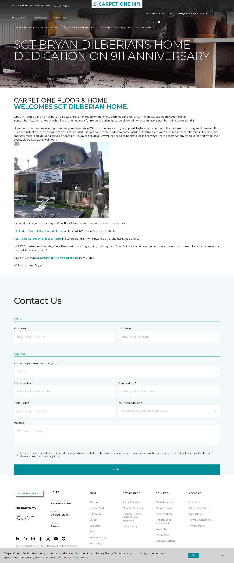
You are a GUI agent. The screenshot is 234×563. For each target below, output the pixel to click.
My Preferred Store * (130, 403)
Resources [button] (39, 17)
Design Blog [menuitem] (130, 526)
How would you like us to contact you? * (36, 363)
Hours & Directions (160, 13)
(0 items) (159, 22)
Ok (193, 555)
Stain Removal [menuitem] (164, 502)
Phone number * (23, 383)
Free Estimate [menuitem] (98, 537)
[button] (147, 21)
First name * (20, 328)
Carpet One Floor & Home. (39, 546)
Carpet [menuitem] (93, 519)
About (35, 27)
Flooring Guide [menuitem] (164, 514)
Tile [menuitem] (92, 531)
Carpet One (20, 27)
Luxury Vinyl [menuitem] (97, 508)
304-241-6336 (61, 5)
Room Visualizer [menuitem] (132, 502)
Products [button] (19, 17)
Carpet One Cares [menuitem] (199, 508)
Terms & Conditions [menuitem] (200, 519)
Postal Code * (21, 403)
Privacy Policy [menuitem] (197, 525)
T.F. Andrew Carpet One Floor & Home (38, 231)
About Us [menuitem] (194, 502)
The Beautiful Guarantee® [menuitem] (163, 521)
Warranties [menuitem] (162, 529)
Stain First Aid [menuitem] (164, 508)
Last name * (125, 328)
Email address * (127, 383)
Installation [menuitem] (162, 535)
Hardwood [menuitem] (96, 514)
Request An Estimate (193, 13)
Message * (19, 423)
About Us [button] (60, 17)
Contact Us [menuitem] (195, 514)
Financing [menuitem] (95, 543)
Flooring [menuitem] (94, 502)
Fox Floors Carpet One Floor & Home (38, 238)
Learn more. (81, 557)
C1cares (48, 27)
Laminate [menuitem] (95, 525)
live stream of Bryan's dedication (56, 257)
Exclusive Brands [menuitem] (165, 540)
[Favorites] (153, 21)
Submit (117, 469)
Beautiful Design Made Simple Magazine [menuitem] (132, 517)
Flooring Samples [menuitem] (133, 508)
